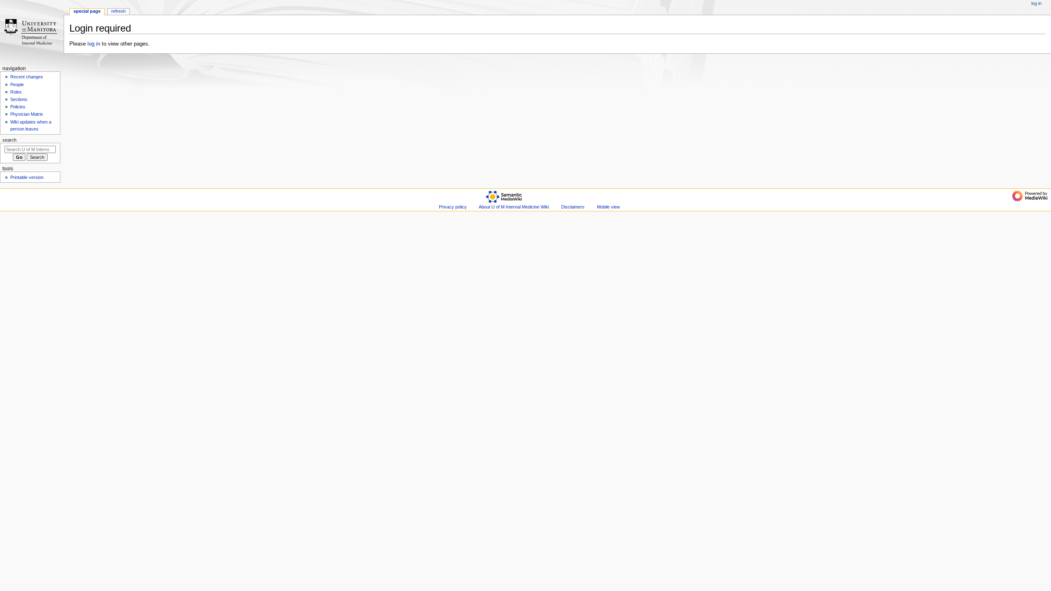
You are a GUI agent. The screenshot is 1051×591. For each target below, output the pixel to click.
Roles (16, 91)
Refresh (118, 11)
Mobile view (608, 206)
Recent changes (26, 76)
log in (93, 44)
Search (9, 139)
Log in (1036, 3)
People (17, 84)
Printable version (27, 177)
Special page (87, 11)
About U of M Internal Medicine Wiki (514, 206)
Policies (17, 106)
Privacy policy (453, 206)
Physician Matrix (26, 114)
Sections (19, 99)
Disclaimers (573, 206)
